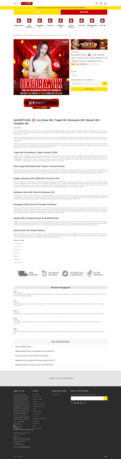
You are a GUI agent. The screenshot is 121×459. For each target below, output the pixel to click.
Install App (36, 421)
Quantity (74, 71)
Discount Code (37, 397)
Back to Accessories (61, 378)
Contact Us (36, 423)
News (34, 426)
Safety (34, 409)
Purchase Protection (39, 406)
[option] (18, 22)
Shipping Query (37, 411)
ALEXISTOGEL (75, 52)
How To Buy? (36, 413)
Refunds (35, 401)
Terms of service (37, 428)
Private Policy (56, 394)
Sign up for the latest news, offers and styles (83, 394)
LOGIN (37, 12)
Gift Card (35, 416)
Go (105, 83)
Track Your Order (37, 399)
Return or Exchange (38, 404)
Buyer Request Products (40, 418)
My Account (36, 394)
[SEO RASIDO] (18, 426)
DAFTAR (84, 12)
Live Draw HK (17, 35)
